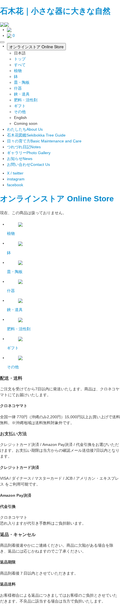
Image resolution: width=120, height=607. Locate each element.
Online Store (90, 198)
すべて (20, 65)
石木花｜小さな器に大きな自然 (55, 11)
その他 (20, 111)
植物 (18, 70)
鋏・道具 (22, 94)
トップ (20, 59)
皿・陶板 (22, 82)
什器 (18, 88)
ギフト (20, 106)
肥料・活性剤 (25, 100)
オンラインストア (32, 198)
